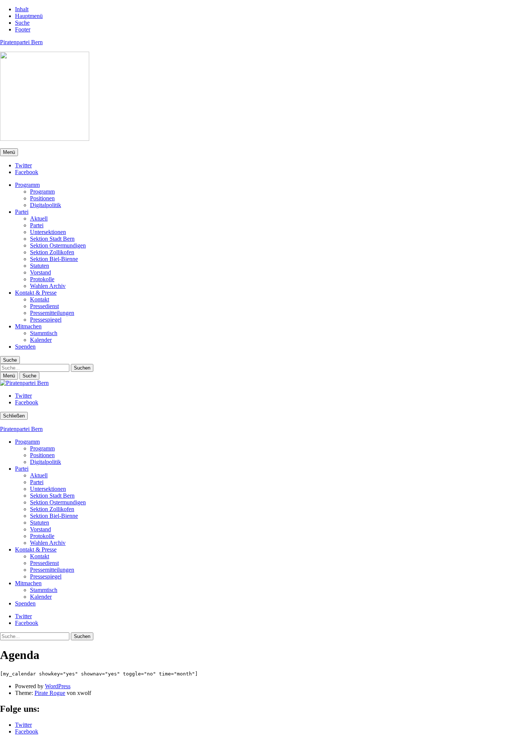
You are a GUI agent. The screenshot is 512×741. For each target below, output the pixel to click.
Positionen (42, 198)
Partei (21, 212)
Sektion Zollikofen (52, 252)
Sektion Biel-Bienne (54, 259)
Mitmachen (28, 326)
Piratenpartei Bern (21, 42)
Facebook (26, 172)
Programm (27, 185)
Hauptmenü (29, 16)
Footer (22, 29)
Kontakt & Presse (36, 292)
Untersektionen (48, 232)
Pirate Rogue (49, 693)
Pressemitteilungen (52, 313)
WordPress (57, 686)
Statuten (39, 265)
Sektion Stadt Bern (52, 239)
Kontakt (39, 299)
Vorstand (40, 272)
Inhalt (21, 9)
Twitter (23, 165)
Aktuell (39, 218)
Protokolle (42, 279)
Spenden (25, 346)
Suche (22, 22)
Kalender (41, 340)
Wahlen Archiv (48, 286)
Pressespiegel (45, 319)
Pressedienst (44, 306)
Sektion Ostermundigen (58, 245)
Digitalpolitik (45, 205)
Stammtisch (43, 333)
